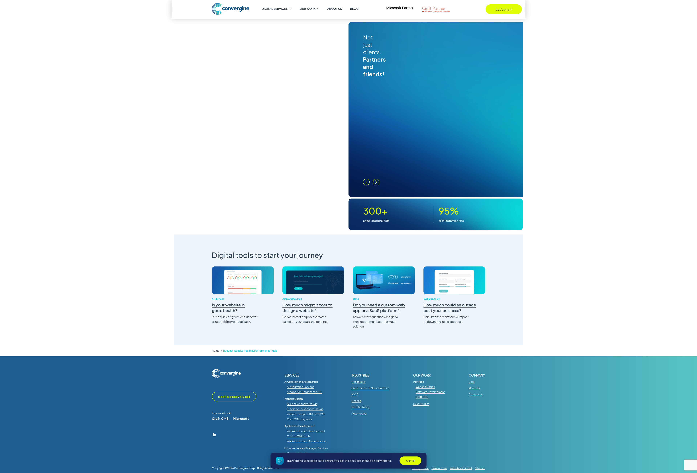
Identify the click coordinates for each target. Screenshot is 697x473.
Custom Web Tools (298, 436)
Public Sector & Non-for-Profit (370, 388)
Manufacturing (360, 407)
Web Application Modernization (306, 441)
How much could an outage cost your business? (449, 307)
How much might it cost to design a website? (307, 307)
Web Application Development (306, 431)
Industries (361, 375)
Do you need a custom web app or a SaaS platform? (379, 307)
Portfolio (418, 381)
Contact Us (475, 394)
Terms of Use (439, 468)
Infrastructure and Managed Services (306, 448)
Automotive (359, 413)
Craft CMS (220, 418)
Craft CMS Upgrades (299, 419)
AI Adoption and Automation (301, 381)
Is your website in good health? (228, 307)
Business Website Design (302, 403)
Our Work (307, 9)
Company (477, 375)
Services (291, 375)
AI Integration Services (300, 386)
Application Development (299, 426)
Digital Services (275, 9)
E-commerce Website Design (305, 409)
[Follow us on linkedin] (214, 434)
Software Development (430, 391)
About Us (334, 9)
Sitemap (480, 468)
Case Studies (421, 403)
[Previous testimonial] (366, 182)
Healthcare (358, 381)
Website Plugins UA (461, 468)
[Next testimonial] (376, 182)
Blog (354, 9)
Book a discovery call (234, 397)
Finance (356, 400)
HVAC (355, 394)
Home (215, 350)
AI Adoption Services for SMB (304, 391)
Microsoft (241, 418)
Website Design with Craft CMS (306, 414)
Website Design (293, 398)
